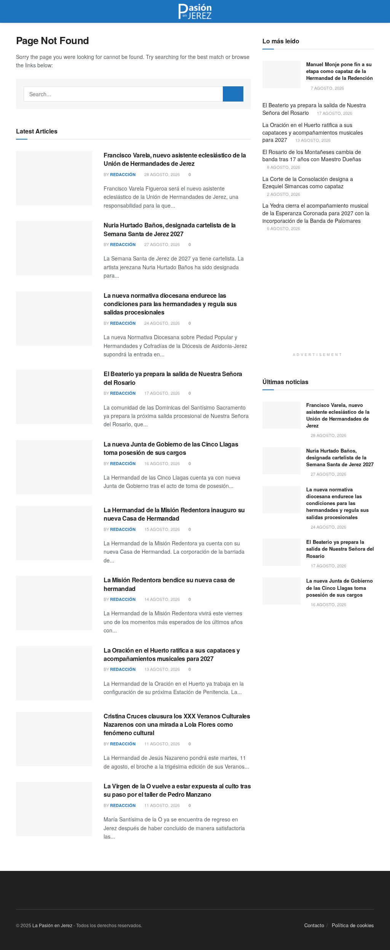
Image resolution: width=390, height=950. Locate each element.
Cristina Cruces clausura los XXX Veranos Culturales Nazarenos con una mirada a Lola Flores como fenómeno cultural (177, 724)
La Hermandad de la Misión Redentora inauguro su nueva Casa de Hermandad (174, 514)
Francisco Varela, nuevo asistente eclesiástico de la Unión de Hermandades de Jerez (175, 159)
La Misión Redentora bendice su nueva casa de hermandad (169, 584)
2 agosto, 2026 (283, 194)
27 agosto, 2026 (161, 244)
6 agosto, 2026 (283, 228)
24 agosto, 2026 (161, 323)
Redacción (123, 174)
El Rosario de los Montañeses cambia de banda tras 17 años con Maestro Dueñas (311, 155)
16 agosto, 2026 (161, 463)
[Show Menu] (19, 11)
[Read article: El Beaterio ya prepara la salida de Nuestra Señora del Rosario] (54, 397)
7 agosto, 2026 (327, 88)
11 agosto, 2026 (161, 743)
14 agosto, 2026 (161, 599)
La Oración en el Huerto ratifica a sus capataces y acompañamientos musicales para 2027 (172, 654)
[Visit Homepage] (195, 11)
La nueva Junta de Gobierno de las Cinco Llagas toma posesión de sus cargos (171, 448)
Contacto (314, 925)
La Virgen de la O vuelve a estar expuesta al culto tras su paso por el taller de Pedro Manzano (177, 790)
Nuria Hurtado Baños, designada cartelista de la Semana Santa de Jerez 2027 (170, 229)
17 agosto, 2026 (161, 393)
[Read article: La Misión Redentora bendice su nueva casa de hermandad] (54, 603)
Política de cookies (353, 925)
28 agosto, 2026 (161, 174)
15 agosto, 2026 (161, 529)
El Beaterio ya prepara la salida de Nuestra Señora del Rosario (173, 377)
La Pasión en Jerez (52, 925)
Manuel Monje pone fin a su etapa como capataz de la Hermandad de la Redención (339, 70)
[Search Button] (371, 11)
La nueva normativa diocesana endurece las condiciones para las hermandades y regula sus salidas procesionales (170, 304)
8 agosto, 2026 (283, 167)
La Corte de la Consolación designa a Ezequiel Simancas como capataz (307, 182)
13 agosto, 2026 (161, 669)
